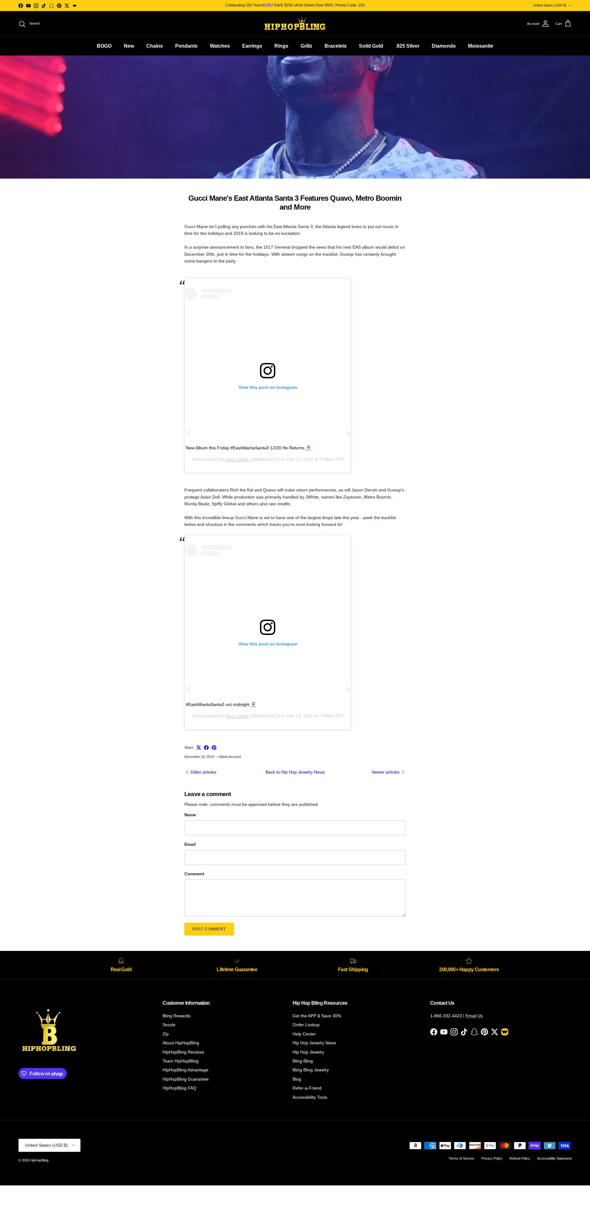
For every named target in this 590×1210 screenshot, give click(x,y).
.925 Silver (407, 46)
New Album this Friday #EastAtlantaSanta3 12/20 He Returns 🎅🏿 (248, 447)
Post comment (209, 929)
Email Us (474, 1015)
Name (190, 814)
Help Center (304, 1033)
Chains (154, 46)
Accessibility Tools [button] (310, 1097)
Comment (194, 873)
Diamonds (444, 46)
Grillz (306, 46)
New (129, 46)
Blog (297, 1079)
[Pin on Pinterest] (214, 747)
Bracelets (335, 46)
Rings (281, 46)
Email (190, 844)
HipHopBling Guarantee (186, 1079)
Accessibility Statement (554, 1158)
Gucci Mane (237, 459)
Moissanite (480, 46)
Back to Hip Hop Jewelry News (295, 772)
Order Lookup (306, 1024)
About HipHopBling (181, 1042)
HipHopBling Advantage (185, 1069)
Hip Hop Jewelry (308, 1052)
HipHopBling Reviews (183, 1052)
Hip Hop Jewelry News (314, 1042)
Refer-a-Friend (307, 1088)
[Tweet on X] (198, 747)
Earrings (252, 46)
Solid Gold (371, 46)
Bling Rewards (177, 1015)
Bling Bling (303, 1060)
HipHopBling (39, 1160)
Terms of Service (461, 1158)
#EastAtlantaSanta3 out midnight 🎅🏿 (221, 704)
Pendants (186, 46)
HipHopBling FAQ (179, 1088)
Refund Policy (519, 1158)
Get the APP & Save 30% (317, 1015)
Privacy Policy (491, 1158)
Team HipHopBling (181, 1060)
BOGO (104, 46)
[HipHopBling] (295, 23)
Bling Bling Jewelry (311, 1069)
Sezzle (169, 1024)
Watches (220, 46)
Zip (166, 1033)
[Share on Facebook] (206, 747)
